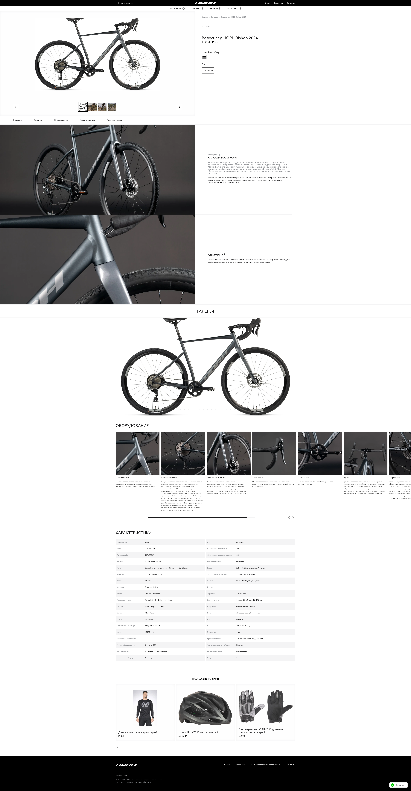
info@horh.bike (121, 775)
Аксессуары (232, 8)
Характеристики (87, 120)
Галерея (38, 120)
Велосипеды (176, 8)
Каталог (214, 17)
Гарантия (278, 3)
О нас (267, 3)
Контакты (291, 3)
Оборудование (61, 120)
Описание (17, 120)
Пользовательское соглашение (265, 765)
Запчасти (214, 8)
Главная (205, 17)
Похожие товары (115, 120)
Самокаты (195, 8)
